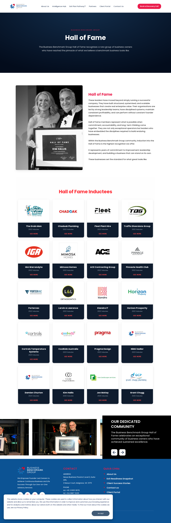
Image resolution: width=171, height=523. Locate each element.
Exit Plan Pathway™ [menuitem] (77, 6)
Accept (101, 513)
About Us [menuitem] (45, 6)
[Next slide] (122, 452)
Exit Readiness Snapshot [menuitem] (120, 478)
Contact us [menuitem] (113, 487)
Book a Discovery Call (149, 6)
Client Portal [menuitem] (105, 6)
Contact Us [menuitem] (119, 6)
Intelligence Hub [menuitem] (59, 6)
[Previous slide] (114, 452)
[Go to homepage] (18, 6)
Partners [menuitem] (92, 6)
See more (34, 234)
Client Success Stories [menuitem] (118, 483)
